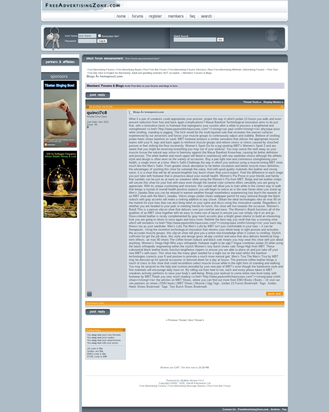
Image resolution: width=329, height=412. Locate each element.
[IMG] (90, 354)
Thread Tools (251, 102)
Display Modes (272, 102)
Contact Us (229, 409)
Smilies (91, 351)
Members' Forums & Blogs (197, 73)
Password (70, 41)
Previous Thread (177, 320)
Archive (275, 409)
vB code (91, 348)
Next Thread (195, 320)
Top (284, 409)
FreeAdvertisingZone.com (253, 409)
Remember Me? (110, 36)
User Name (71, 35)
